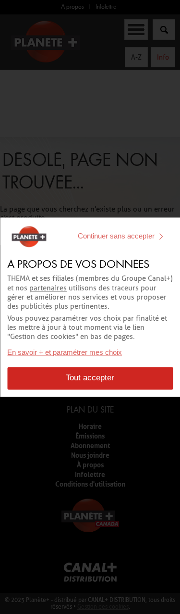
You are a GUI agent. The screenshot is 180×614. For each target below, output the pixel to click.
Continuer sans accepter (116, 236)
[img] (161, 237)
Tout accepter (90, 377)
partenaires (48, 288)
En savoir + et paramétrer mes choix (64, 352)
